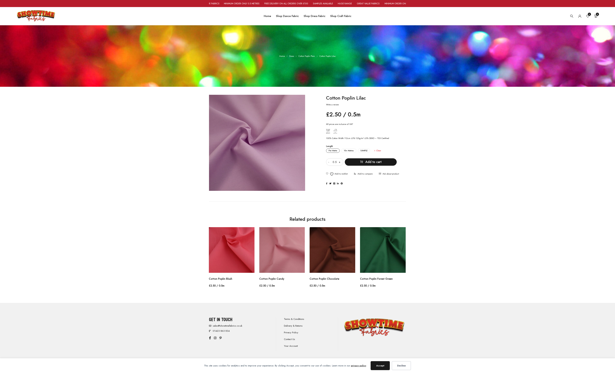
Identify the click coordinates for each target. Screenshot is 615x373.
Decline (401, 365)
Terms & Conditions (294, 319)
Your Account (291, 346)
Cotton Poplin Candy (271, 279)
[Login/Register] (580, 16)
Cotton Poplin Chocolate (324, 279)
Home (282, 56)
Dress (291, 56)
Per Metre (333, 150)
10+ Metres (349, 150)
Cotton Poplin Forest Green (376, 279)
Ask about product (391, 173)
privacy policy (358, 365)
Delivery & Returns (293, 326)
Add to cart (373, 162)
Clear (378, 150)
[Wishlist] (337, 174)
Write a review (332, 104)
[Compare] (363, 174)
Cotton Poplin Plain (306, 56)
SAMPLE (364, 150)
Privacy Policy (291, 332)
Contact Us (289, 339)
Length (329, 146)
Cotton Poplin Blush (220, 279)
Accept (380, 365)
